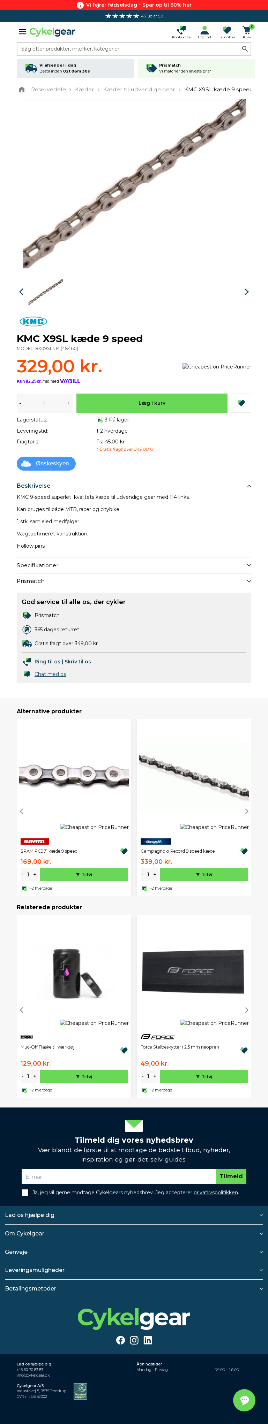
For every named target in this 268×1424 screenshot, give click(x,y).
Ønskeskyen (52, 463)
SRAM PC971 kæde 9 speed (49, 851)
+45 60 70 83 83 (30, 1370)
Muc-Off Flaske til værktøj (47, 1047)
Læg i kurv (152, 403)
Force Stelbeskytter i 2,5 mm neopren (180, 1047)
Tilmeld (231, 1176)
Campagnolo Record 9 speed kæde (178, 851)
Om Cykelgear (24, 1233)
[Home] (23, 89)
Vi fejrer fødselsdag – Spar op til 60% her (139, 5)
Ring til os (47, 661)
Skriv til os (78, 661)
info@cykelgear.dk (33, 1375)
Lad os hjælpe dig (29, 1215)
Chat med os (50, 674)
